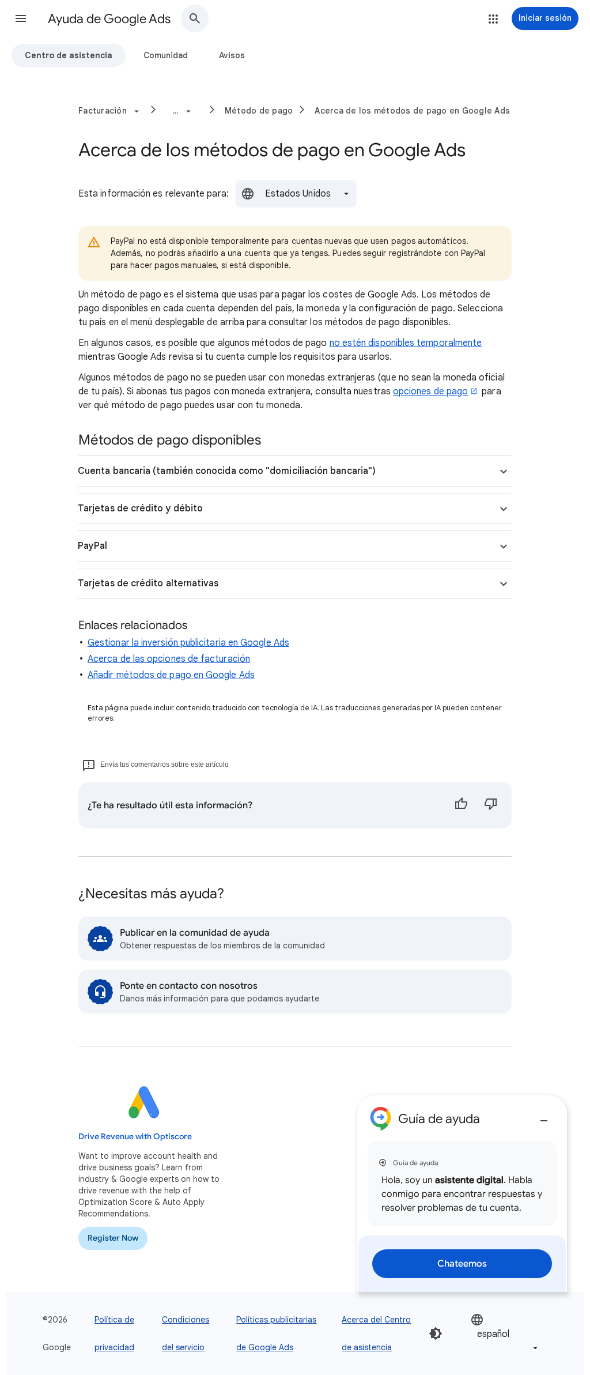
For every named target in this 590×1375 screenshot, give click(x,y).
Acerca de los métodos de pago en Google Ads (412, 111)
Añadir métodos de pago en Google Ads (171, 675)
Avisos (232, 55)
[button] (21, 18)
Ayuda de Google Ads (109, 19)
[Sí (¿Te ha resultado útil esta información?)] (460, 805)
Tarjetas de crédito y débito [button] (140, 508)
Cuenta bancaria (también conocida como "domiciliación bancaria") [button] (227, 471)
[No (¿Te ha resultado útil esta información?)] (490, 805)
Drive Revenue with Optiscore (135, 1137)
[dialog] (462, 1193)
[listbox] (296, 194)
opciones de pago (430, 391)
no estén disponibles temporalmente (406, 343)
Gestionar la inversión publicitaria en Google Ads (188, 643)
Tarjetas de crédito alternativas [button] (148, 583)
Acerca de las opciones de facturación (169, 659)
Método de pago (259, 111)
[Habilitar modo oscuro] (435, 1333)
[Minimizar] (544, 1116)
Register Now (113, 1238)
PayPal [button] (92, 546)
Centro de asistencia (68, 55)
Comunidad (165, 55)
